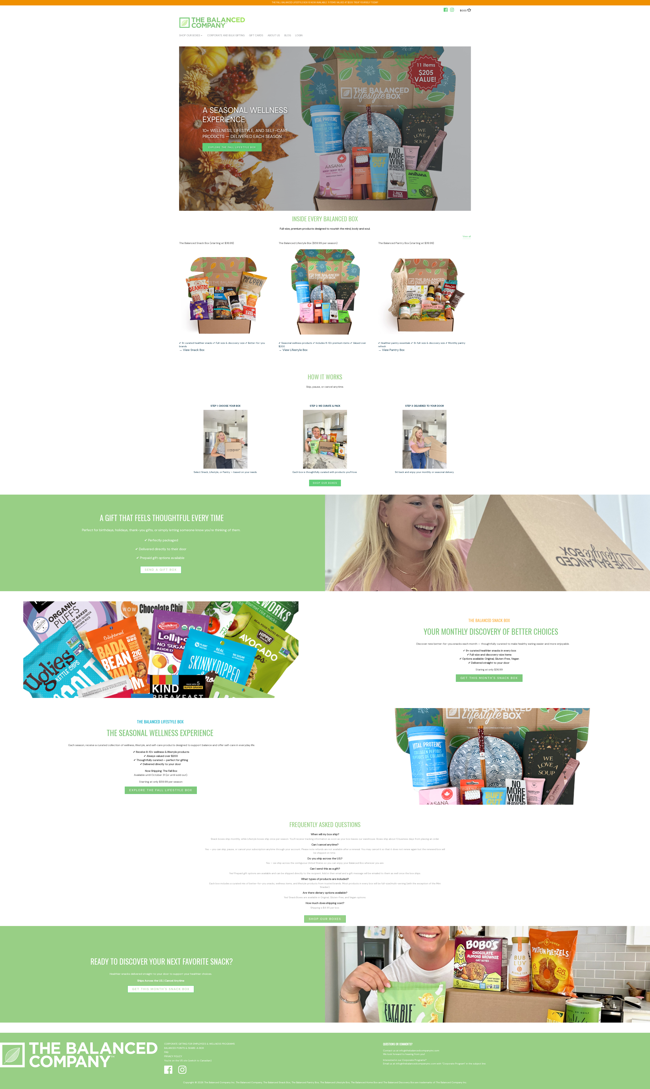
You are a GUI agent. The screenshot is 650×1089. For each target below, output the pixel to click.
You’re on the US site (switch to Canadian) (188, 1060)
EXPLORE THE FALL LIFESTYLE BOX (160, 790)
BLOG (287, 35)
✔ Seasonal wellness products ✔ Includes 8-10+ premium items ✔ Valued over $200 (322, 344)
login (298, 35)
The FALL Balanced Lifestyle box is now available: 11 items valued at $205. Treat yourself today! (325, 2)
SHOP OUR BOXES (325, 482)
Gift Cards (256, 35)
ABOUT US (274, 35)
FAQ (166, 1052)
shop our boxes (189, 35)
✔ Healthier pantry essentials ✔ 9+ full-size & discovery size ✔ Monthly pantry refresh (421, 344)
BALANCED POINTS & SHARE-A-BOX (184, 1048)
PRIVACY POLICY (173, 1056)
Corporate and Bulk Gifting (226, 35)
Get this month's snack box (367, 147)
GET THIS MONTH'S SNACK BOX (489, 678)
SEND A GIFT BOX (161, 570)
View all (467, 236)
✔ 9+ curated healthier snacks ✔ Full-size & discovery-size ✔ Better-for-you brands (222, 344)
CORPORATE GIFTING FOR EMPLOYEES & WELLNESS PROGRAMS (199, 1043)
